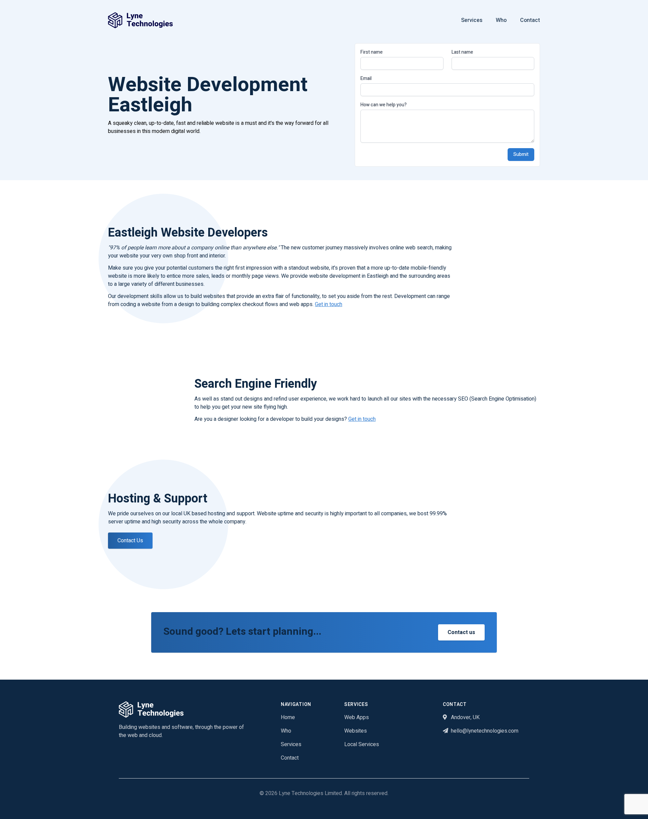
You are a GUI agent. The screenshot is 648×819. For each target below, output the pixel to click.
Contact (530, 20)
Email (366, 78)
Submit (521, 154)
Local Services (361, 744)
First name (371, 52)
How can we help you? (383, 105)
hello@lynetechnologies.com (484, 731)
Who (501, 20)
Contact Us (130, 541)
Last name (462, 52)
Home (288, 717)
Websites (355, 731)
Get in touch (328, 304)
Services (471, 20)
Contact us (461, 632)
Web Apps (356, 717)
